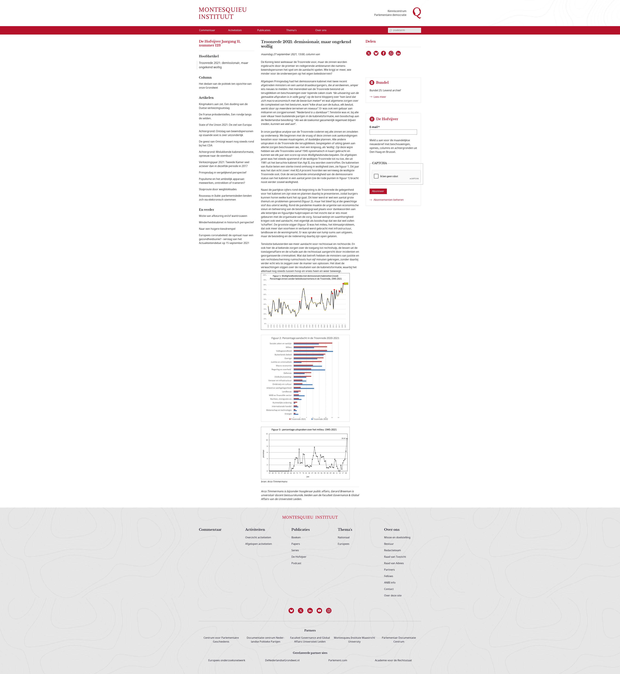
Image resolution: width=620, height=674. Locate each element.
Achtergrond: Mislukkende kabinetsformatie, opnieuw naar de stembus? (226, 154)
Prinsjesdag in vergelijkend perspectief (222, 173)
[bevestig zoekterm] (390, 30)
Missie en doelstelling (397, 537)
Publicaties (300, 530)
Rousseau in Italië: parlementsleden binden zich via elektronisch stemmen (225, 198)
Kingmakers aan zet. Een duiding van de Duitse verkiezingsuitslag (223, 106)
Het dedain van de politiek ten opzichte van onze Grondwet (225, 86)
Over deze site (393, 596)
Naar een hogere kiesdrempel (217, 229)
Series (295, 550)
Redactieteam (392, 550)
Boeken (296, 537)
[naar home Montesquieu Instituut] (223, 13)
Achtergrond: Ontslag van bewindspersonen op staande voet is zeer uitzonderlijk (226, 133)
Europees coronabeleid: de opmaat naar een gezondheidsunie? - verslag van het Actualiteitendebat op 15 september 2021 (226, 239)
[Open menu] (250, 30)
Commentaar (210, 530)
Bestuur (389, 544)
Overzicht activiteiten (258, 537)
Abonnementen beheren (389, 200)
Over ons (391, 530)
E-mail (374, 127)
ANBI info (390, 583)
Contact (389, 589)
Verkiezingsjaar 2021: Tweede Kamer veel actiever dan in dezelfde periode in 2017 (224, 164)
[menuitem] (209, 30)
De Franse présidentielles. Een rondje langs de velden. (225, 116)
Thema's (345, 530)
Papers (295, 544)
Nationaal (344, 537)
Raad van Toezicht (395, 557)
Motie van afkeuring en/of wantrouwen (223, 216)
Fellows (388, 576)
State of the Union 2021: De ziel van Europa (225, 125)
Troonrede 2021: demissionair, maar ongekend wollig (223, 65)
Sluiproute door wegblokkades (218, 189)
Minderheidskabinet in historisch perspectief (226, 222)
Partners (389, 570)
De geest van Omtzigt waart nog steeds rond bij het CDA (226, 143)
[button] (291, 610)
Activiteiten (255, 530)
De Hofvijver (298, 557)
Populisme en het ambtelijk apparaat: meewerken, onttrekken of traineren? (222, 181)
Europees (343, 544)
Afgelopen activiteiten (258, 544)
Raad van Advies (394, 563)
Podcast (296, 563)
